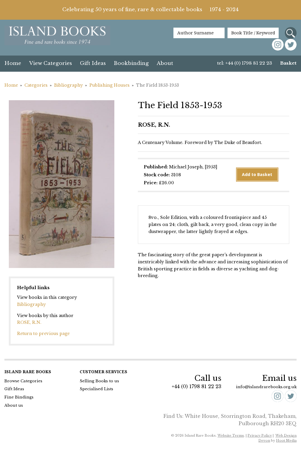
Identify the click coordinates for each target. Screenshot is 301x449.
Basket (288, 63)
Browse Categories (23, 380)
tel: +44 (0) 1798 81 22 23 (244, 63)
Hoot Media (286, 440)
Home (12, 63)
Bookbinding (131, 63)
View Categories (50, 63)
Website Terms (231, 435)
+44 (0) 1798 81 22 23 (196, 386)
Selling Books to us (99, 380)
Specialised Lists (96, 388)
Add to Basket (257, 174)
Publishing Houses (109, 85)
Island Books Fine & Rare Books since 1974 (57, 36)
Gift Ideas (93, 63)
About (165, 63)
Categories (36, 85)
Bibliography (68, 85)
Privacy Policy (260, 435)
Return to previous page (43, 333)
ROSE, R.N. (29, 322)
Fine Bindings (19, 397)
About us (13, 405)
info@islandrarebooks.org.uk (266, 386)
